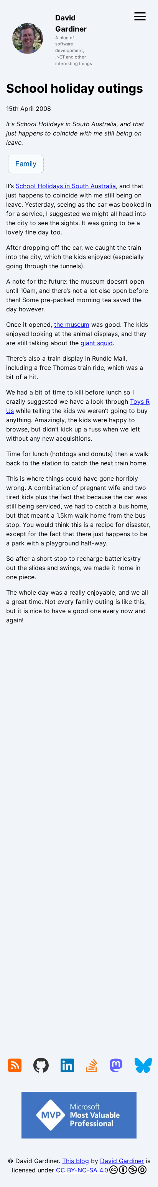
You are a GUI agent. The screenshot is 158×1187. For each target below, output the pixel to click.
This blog (75, 1161)
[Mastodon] (116, 1066)
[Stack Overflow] (91, 1066)
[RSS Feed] (14, 1066)
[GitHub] (41, 1066)
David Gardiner (122, 1161)
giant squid (97, 343)
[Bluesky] (143, 1066)
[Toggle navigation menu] (140, 16)
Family (25, 163)
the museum (71, 324)
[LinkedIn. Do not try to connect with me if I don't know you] (67, 1066)
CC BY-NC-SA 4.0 (82, 1170)
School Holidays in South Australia (66, 186)
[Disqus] (79, 736)
